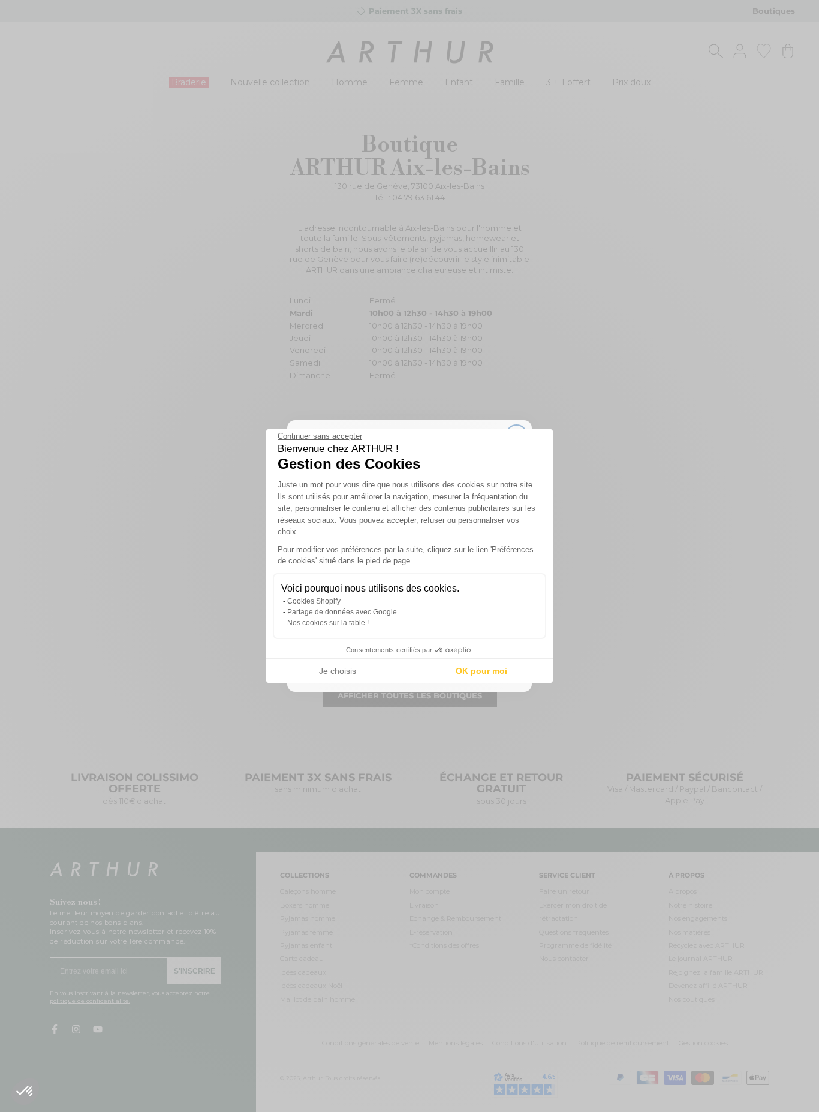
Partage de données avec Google (342, 612)
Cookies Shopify (314, 601)
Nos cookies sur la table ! (328, 623)
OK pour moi (481, 671)
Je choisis (337, 671)
